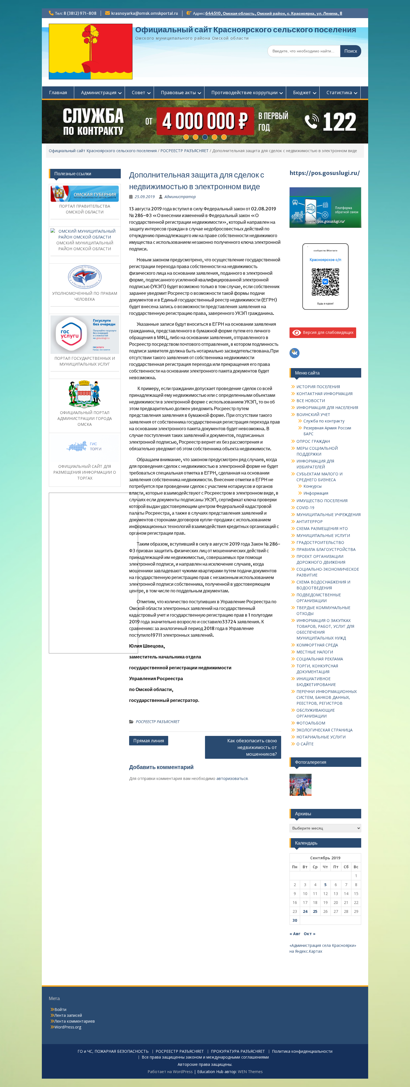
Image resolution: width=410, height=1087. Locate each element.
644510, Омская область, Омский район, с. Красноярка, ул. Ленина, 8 (273, 13)
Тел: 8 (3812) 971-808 (76, 13)
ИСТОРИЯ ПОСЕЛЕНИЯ (318, 386)
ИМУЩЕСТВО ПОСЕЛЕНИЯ (322, 500)
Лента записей (68, 1015)
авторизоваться (232, 778)
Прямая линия (148, 741)
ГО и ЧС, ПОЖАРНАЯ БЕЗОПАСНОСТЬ (113, 1051)
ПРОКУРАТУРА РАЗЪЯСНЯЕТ (238, 1051)
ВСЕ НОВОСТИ (310, 400)
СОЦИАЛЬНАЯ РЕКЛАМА (319, 659)
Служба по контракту (323, 421)
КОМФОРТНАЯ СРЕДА (317, 645)
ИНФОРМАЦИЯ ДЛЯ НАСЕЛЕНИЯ (327, 407)
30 (295, 920)
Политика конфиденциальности (302, 1051)
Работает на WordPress (170, 1071)
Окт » (309, 933)
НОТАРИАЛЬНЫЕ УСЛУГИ (321, 737)
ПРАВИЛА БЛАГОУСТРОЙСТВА (326, 549)
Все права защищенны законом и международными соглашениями (205, 1057)
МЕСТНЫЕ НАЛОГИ (314, 652)
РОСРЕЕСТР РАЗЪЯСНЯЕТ (184, 150)
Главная (58, 92)
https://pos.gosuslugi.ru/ (325, 172)
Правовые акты (178, 92)
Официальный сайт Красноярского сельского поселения (245, 30)
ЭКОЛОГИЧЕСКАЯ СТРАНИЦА (324, 730)
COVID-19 (305, 507)
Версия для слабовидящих (327, 332)
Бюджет (302, 92)
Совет (138, 92)
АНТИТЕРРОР (309, 521)
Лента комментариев (74, 1021)
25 (315, 911)
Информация (315, 493)
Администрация (98, 92)
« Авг (295, 933)
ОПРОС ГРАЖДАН (313, 441)
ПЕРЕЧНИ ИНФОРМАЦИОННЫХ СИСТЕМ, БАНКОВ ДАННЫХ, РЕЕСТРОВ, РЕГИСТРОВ (326, 697)
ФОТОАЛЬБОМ (310, 723)
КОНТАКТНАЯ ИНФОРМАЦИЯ (324, 393)
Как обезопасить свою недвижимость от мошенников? (252, 747)
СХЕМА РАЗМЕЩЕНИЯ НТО (322, 528)
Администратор (180, 196)
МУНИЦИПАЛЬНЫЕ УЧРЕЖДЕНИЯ (328, 514)
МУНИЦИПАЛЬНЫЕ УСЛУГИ (323, 535)
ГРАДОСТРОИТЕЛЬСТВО (320, 542)
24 (305, 911)
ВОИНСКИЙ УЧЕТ (313, 414)
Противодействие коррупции (244, 92)
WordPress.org (67, 1027)
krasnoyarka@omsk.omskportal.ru (144, 13)
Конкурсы (312, 486)
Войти (60, 1009)
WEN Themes (250, 1071)
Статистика (339, 92)
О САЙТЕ (304, 743)
